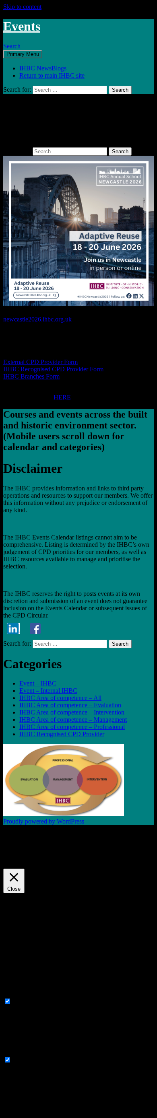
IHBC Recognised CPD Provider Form (53, 369)
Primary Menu (22, 54)
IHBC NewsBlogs (42, 68)
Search (12, 46)
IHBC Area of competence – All (60, 697)
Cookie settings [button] (24, 857)
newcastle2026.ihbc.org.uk (37, 319)
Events (21, 26)
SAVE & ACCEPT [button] (28, 1111)
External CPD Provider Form (40, 361)
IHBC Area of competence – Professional (72, 726)
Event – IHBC (37, 683)
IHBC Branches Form (31, 376)
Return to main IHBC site (52, 75)
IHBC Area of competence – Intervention (71, 712)
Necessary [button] (16, 993)
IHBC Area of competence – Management (73, 719)
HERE (62, 397)
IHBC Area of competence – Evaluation (70, 705)
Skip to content (22, 6)
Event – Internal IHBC (48, 690)
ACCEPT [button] (61, 857)
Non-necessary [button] (22, 1052)
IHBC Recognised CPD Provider (61, 734)
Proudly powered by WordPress (43, 821)
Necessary (26, 1001)
